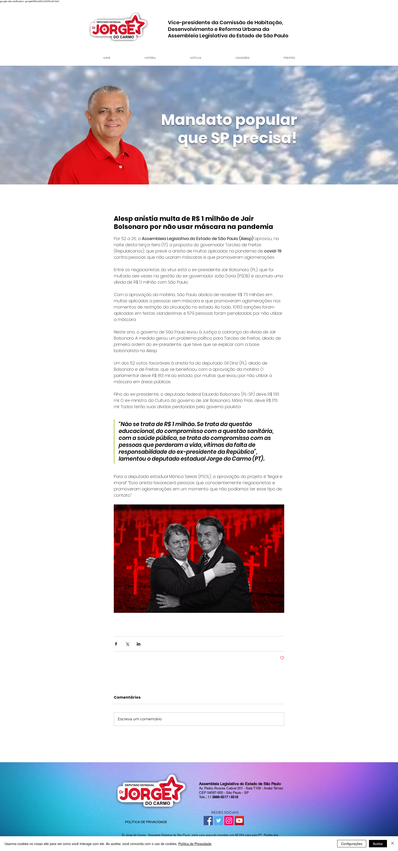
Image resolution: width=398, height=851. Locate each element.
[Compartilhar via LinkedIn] (138, 644)
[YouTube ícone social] (239, 820)
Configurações (351, 843)
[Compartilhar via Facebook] (116, 644)
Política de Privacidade (194, 843)
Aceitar (378, 843)
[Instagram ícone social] (229, 820)
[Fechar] (392, 843)
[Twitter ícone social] (218, 820)
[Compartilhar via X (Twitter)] (127, 644)
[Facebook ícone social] (208, 820)
